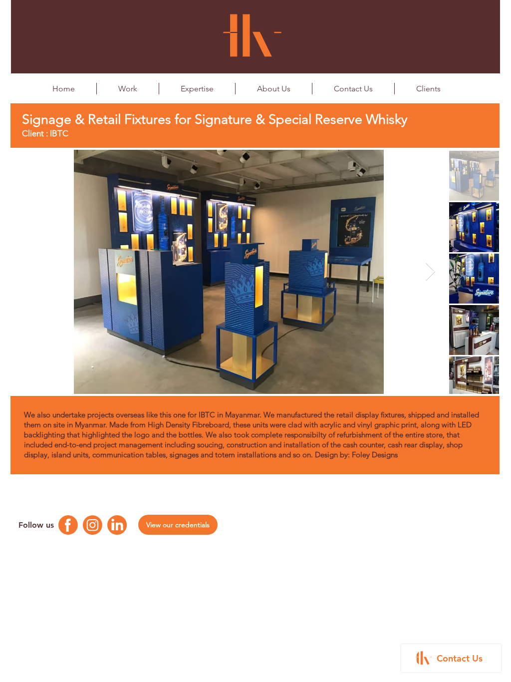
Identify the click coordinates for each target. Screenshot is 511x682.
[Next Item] (430, 272)
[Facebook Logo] (68, 525)
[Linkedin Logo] (117, 525)
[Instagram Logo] (92, 525)
